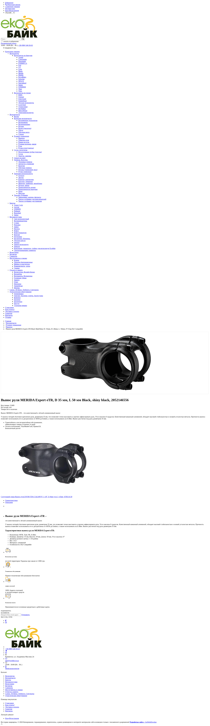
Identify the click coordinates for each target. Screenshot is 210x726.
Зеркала (17, 246)
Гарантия (8, 313)
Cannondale (22, 59)
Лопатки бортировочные (23, 262)
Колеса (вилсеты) (24, 128)
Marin (20, 71)
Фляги (16, 231)
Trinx (20, 91)
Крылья (17, 235)
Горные (21, 97)
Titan (20, 89)
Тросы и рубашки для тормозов (30, 201)
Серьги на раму (20, 158)
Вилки (16, 116)
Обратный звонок (13, 5)
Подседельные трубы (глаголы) (30, 152)
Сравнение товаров (12, 7)
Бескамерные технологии (27, 120)
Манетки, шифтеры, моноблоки (30, 183)
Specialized (22, 83)
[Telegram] (6, 651)
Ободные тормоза (25, 168)
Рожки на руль (23, 142)
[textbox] (11, 39)
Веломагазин (10, 9)
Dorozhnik (22, 61)
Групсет (21, 176)
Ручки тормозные (25, 172)
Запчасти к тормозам (26, 164)
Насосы (17, 229)
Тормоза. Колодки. (21, 160)
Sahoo (16, 215)
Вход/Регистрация (12, 10)
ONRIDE (17, 209)
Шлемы (17, 288)
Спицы (21, 134)
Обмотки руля (23, 140)
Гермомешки (19, 294)
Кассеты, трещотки (25, 181)
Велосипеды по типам (22, 93)
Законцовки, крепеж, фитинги (29, 197)
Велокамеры (23, 122)
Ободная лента (23, 132)
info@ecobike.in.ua (12, 661)
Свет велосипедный (21, 219)
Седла (20, 154)
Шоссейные (22, 111)
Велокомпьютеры (20, 221)
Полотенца (18, 302)
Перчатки (17, 284)
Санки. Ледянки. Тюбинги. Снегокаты (24, 290)
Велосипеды (14, 53)
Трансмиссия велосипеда (23, 174)
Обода (20, 130)
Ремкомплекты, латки (22, 266)
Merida (20, 73)
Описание (9, 502)
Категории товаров (12, 51)
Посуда (16, 303)
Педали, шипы (23, 185)
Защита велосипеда (21, 244)
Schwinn (21, 79)
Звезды (21, 177)
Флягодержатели (20, 233)
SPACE (21, 81)
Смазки (17, 268)
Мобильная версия (12, 668)
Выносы (21, 138)
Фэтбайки (22, 109)
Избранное (9, 3)
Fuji (19, 65)
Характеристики (11, 500)
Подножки (18, 237)
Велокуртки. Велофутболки (24, 272)
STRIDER (22, 87)
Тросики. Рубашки (21, 195)
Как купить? (10, 309)
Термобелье (18, 286)
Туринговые (23, 107)
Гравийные (22, 101)
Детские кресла (19, 240)
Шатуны (21, 193)
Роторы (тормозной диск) (27, 170)
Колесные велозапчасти (23, 118)
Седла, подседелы (20, 150)
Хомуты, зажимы (24, 156)
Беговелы (13, 254)
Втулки (21, 126)
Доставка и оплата (12, 311)
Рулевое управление (21, 136)
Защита (16, 280)
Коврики (17, 298)
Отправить (26, 615)
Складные (22, 105)
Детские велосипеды (26, 103)
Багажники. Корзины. (22, 239)
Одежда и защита (16, 270)
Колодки (21, 166)
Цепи (20, 191)
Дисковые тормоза (25, 162)
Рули (20, 146)
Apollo (20, 57)
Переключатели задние (27, 187)
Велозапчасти (15, 114)
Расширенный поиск (8, 43)
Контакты (9, 315)
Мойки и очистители (22, 264)
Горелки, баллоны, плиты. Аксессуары (28, 296)
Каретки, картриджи (26, 179)
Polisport (17, 211)
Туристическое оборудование (21, 292)
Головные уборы (20, 278)
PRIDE (21, 75)
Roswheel (17, 213)
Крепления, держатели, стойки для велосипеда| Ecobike (34, 248)
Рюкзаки (17, 225)
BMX (20, 95)
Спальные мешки (20, 305)
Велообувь (18, 274)
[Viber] (6, 653)
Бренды (12, 203)
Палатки (17, 300)
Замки (16, 227)
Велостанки (14, 252)
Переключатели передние (28, 189)
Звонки (16, 242)
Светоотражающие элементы (25, 250)
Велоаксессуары (16, 217)
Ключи (16, 260)
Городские (22, 99)
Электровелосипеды (26, 113)
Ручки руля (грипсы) (26, 148)
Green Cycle (18, 205)
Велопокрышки (24, 124)
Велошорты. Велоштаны (23, 276)
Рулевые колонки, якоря (27, 144)
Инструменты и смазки (18, 258)
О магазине (9, 307)
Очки (16, 282)
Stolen (20, 85)
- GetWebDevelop (143, 722)
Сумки (16, 223)
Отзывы (8, 317)
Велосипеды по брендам (23, 55)
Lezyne (16, 207)
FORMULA (22, 63)
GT (19, 67)
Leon (20, 69)
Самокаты (13, 256)
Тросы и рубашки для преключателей (32, 199)
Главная (8, 321)
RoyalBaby (22, 77)
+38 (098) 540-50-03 (25, 45)
